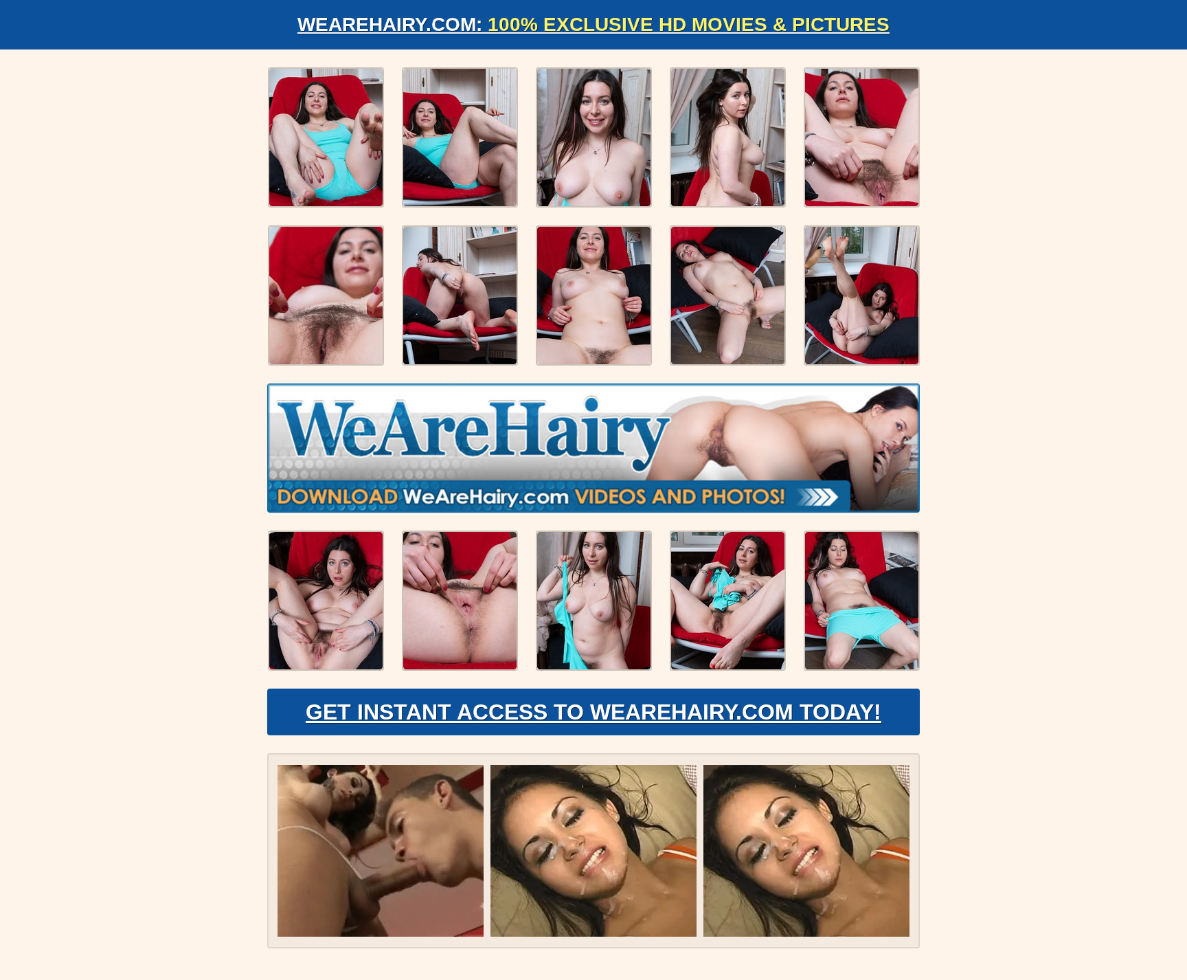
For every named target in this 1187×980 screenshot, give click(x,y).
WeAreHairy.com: (593, 24)
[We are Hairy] (593, 448)
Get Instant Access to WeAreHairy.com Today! (593, 712)
